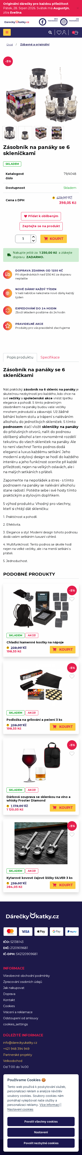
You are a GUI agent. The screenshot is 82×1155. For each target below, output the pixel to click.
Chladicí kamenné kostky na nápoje (35, 642)
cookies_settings (15, 1024)
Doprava (9, 994)
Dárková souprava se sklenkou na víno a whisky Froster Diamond (38, 798)
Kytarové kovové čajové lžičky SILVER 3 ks (40, 878)
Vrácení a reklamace (18, 1012)
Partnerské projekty (17, 1055)
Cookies (9, 1006)
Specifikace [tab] (50, 357)
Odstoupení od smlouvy (20, 1018)
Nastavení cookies (20, 1109)
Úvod (10, 44)
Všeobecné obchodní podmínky (26, 976)
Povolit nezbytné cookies (41, 1143)
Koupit (56, 239)
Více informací (50, 1104)
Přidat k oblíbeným (43, 216)
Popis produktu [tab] (20, 357)
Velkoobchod (12, 1061)
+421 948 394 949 (16, 1049)
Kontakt (9, 1000)
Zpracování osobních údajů (22, 982)
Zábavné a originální (34, 44)
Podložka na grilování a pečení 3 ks (34, 720)
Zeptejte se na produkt (41, 226)
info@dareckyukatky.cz (20, 1043)
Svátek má (53, 8)
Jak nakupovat (13, 988)
